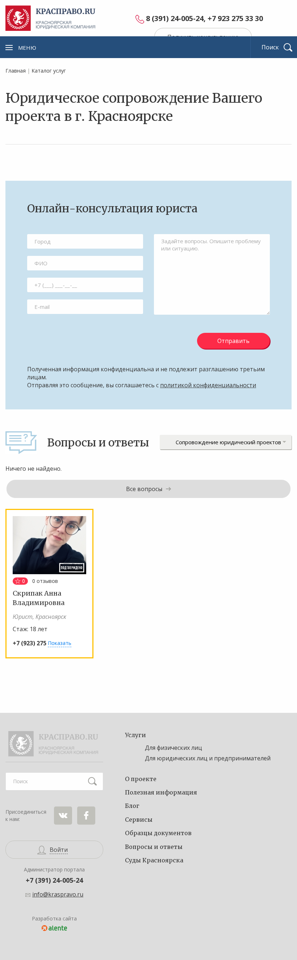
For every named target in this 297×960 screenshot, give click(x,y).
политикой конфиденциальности (208, 385)
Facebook (86, 815)
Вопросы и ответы (154, 846)
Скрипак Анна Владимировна (38, 597)
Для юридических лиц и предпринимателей (208, 758)
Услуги (135, 735)
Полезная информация (161, 792)
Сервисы (138, 819)
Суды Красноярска (154, 860)
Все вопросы (144, 489)
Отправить (233, 341)
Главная (15, 70)
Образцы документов (158, 833)
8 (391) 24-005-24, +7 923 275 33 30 (204, 18)
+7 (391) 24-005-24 (54, 880)
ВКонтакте (63, 815)
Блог (132, 805)
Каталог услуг (49, 70)
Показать (59, 643)
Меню (27, 47)
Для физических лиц (173, 748)
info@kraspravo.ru (57, 894)
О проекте (140, 779)
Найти (92, 781)
